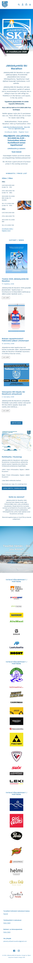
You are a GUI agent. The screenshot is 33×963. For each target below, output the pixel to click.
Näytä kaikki (16, 423)
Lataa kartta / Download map (14, 488)
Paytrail (5, 914)
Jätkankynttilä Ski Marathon (14, 955)
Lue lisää (6, 297)
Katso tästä (6, 923)
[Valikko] (30, 4)
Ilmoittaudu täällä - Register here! (17, 132)
